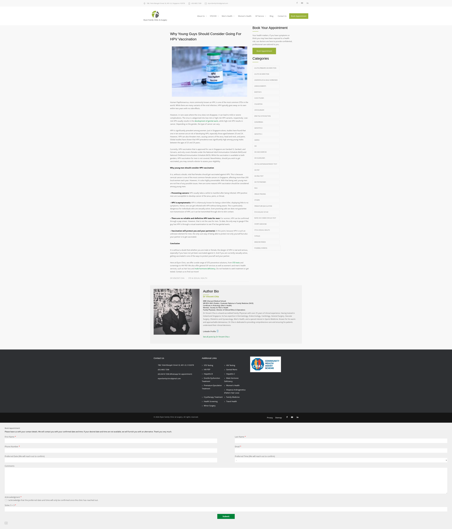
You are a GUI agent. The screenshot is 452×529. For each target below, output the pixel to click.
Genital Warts (231, 369)
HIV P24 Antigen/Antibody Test (265, 164)
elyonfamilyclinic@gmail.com (218, 3)
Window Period (260, 242)
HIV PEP (256, 170)
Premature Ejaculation (263, 206)
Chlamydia (258, 104)
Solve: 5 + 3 (10, 505)
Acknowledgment (13, 497)
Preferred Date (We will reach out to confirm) (25, 456)
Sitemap (278, 417)
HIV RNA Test (258, 176)
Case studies (259, 98)
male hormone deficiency (205, 268)
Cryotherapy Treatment (213, 397)
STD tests (236, 262)
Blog (271, 16)
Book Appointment (298, 16)
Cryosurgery (259, 110)
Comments (9, 466)
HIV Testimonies (260, 182)
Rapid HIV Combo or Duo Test (265, 218)
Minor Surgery (210, 405)
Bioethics (258, 92)
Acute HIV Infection (261, 74)
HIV (255, 146)
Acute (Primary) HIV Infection (265, 68)
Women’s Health (244, 16)
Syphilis (257, 236)
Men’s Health (227, 16)
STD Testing (208, 365)
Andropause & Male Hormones (266, 80)
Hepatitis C (258, 134)
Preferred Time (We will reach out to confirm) (255, 456)
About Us (201, 16)
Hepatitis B (258, 128)
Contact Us (282, 16)
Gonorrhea (258, 122)
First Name (10, 437)
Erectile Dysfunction (262, 116)
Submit (226, 516)
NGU (256, 188)
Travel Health (231, 401)
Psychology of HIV (261, 212)
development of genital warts (206, 121)
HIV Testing (230, 365)
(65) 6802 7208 (196, 3)
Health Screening (211, 401)
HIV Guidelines (259, 158)
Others (257, 200)
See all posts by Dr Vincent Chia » (216, 336)
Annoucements (260, 86)
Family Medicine (233, 397)
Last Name (240, 437)
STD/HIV (213, 16)
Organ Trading (260, 194)
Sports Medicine (260, 224)
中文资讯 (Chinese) (260, 248)
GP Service (259, 16)
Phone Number (12, 446)
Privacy (270, 417)
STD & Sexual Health (197, 278)
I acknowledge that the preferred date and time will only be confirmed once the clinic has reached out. (53, 500)
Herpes (257, 140)
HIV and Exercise (260, 152)
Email (238, 446)
